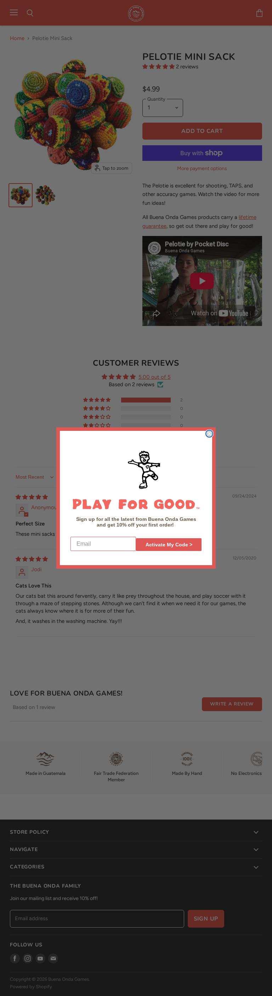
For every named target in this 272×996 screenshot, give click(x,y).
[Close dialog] (209, 433)
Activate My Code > (169, 544)
